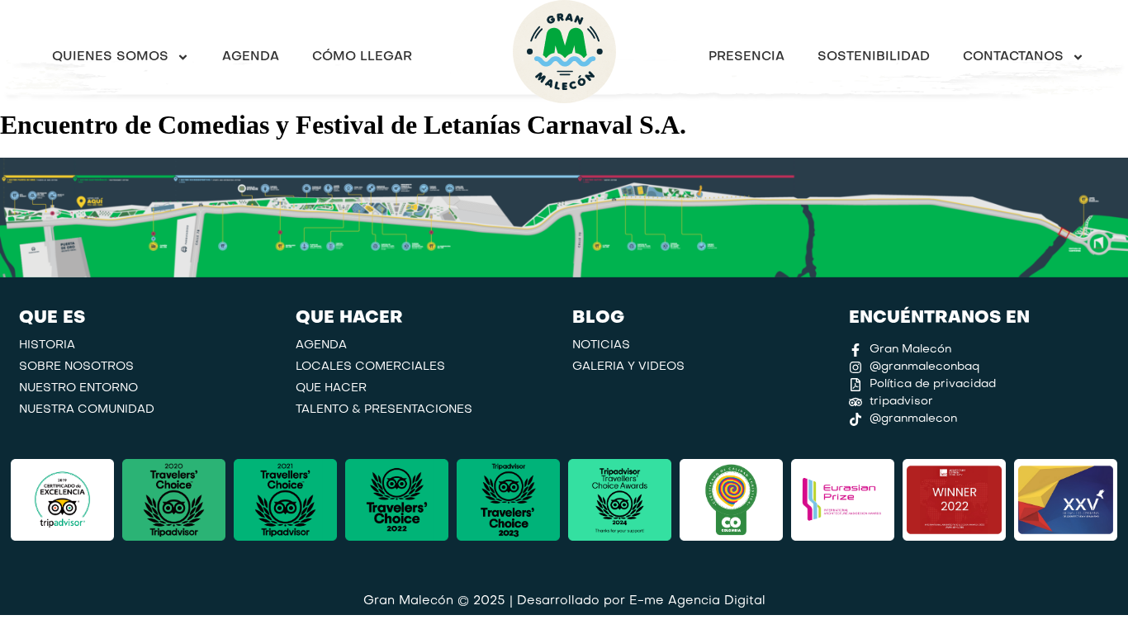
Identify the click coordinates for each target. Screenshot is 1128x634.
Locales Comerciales (370, 367)
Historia (47, 345)
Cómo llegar (362, 57)
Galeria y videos (628, 367)
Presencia (746, 57)
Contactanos (1013, 57)
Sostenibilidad (874, 57)
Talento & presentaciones (384, 410)
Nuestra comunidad (86, 410)
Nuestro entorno (78, 388)
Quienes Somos (110, 57)
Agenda (250, 57)
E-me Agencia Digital (697, 601)
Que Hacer (331, 388)
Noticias (601, 345)
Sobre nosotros (76, 367)
